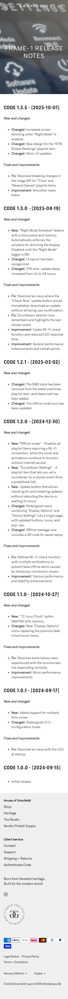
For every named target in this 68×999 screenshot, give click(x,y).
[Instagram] (6, 894)
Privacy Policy (30, 956)
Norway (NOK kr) (14, 973)
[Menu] (6, 6)
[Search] (53, 7)
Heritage (10, 813)
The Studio (11, 819)
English (38, 973)
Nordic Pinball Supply (20, 826)
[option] (34, 47)
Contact (9, 845)
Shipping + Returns (18, 858)
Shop (7, 806)
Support (9, 852)
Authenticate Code (17, 865)
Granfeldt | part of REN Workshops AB (37, 983)
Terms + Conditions (16, 962)
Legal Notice (11, 956)
